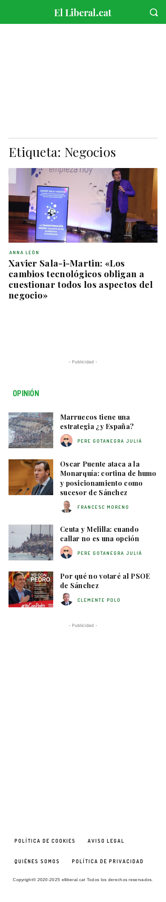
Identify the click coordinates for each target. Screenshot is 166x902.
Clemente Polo (99, 600)
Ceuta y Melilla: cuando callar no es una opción (99, 534)
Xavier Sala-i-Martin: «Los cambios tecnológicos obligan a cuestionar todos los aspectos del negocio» (81, 279)
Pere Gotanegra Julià (109, 441)
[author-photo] (67, 440)
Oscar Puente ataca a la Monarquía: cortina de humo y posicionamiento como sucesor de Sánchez (108, 478)
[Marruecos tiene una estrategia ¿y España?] (31, 430)
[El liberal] (83, 10)
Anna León (24, 252)
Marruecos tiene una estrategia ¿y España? (97, 421)
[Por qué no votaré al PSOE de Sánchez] (31, 589)
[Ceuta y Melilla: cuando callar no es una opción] (31, 542)
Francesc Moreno (103, 507)
